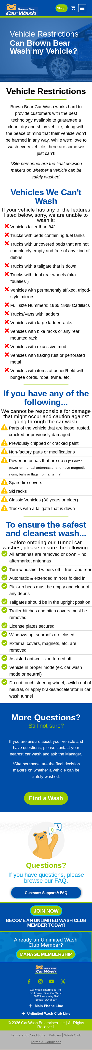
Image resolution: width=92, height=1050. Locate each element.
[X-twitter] (63, 981)
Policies (55, 1035)
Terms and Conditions (28, 1035)
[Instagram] (40, 981)
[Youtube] (51, 981)
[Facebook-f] (29, 981)
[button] (82, 8)
